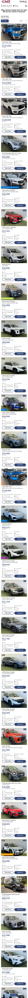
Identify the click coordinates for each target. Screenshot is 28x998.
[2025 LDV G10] (14, 254)
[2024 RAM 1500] (14, 32)
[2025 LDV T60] (14, 439)
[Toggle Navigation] (26, 6)
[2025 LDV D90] (14, 328)
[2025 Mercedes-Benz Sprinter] (14, 884)
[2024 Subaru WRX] (14, 958)
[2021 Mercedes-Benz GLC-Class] (14, 143)
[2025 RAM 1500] (14, 69)
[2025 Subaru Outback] (14, 180)
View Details (8, 57)
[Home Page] (6, 2)
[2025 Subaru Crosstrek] (14, 217)
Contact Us (20, 57)
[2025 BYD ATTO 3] (14, 513)
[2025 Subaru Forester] (14, 365)
